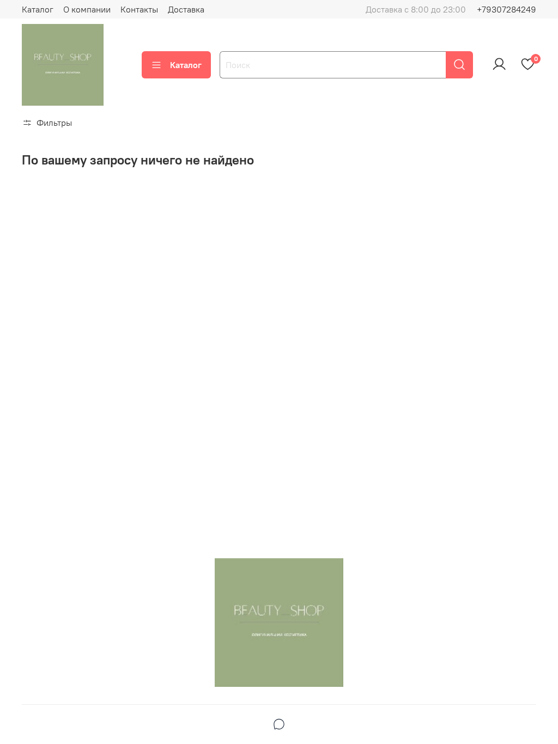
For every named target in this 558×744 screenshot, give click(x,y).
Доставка (186, 9)
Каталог (37, 9)
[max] (279, 725)
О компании (87, 9)
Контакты (139, 9)
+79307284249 (506, 9)
